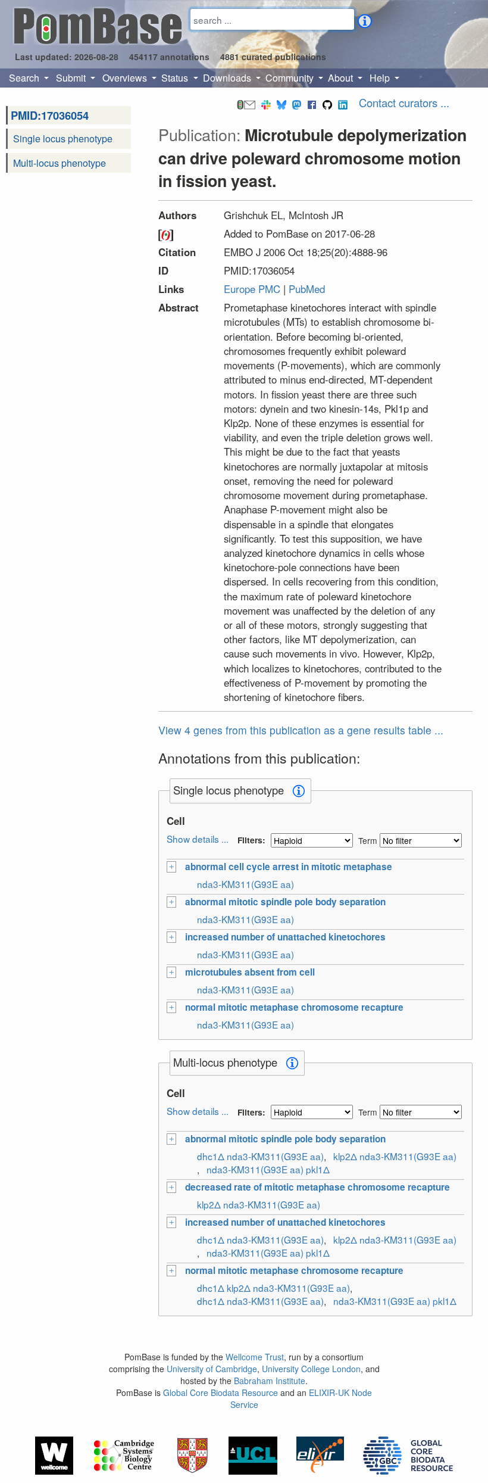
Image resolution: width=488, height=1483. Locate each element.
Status (175, 78)
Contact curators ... (404, 102)
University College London (311, 1369)
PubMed (307, 289)
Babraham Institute (269, 1381)
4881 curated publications (273, 57)
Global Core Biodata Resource (220, 1392)
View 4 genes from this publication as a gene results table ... (300, 729)
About (341, 78)
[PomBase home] (97, 24)
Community (290, 78)
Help (381, 78)
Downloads (228, 78)
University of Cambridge (212, 1369)
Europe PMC (252, 289)
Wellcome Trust (255, 1357)
